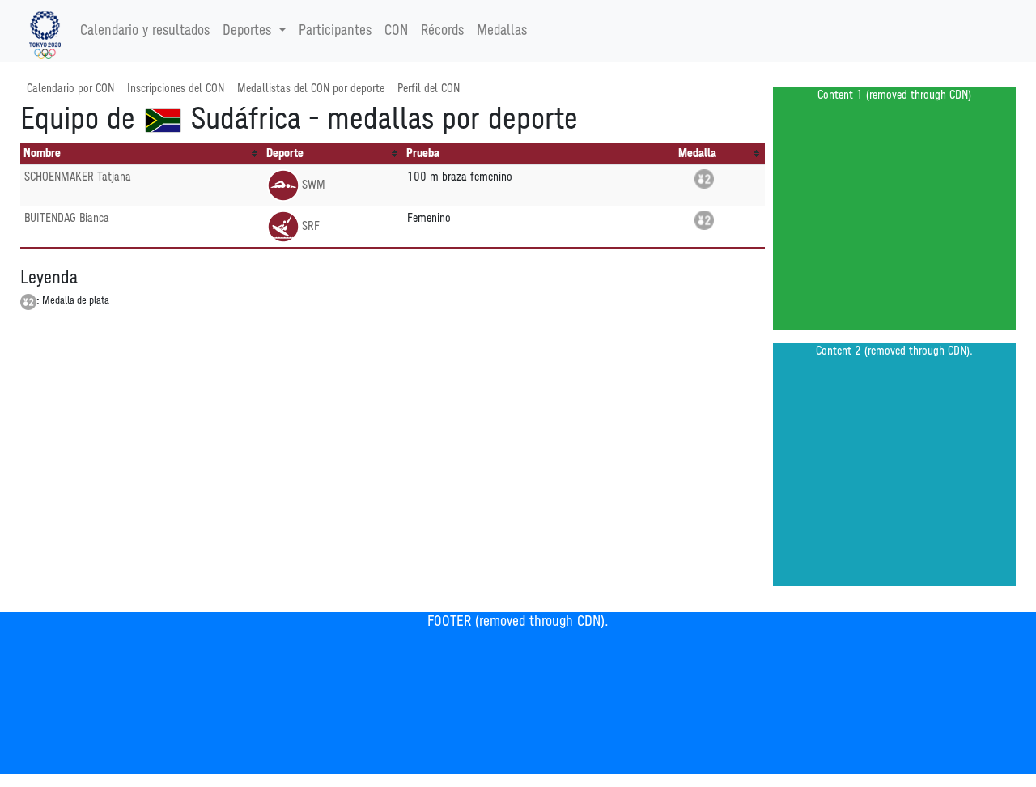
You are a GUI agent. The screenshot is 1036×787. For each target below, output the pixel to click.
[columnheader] (141, 154)
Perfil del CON (428, 88)
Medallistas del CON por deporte (310, 88)
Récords (442, 30)
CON (396, 30)
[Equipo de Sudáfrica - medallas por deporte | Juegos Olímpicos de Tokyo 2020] (45, 30)
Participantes (335, 30)
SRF (311, 226)
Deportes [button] (247, 30)
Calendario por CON (70, 88)
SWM (313, 185)
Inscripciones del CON (175, 88)
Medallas (502, 30)
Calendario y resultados (145, 30)
